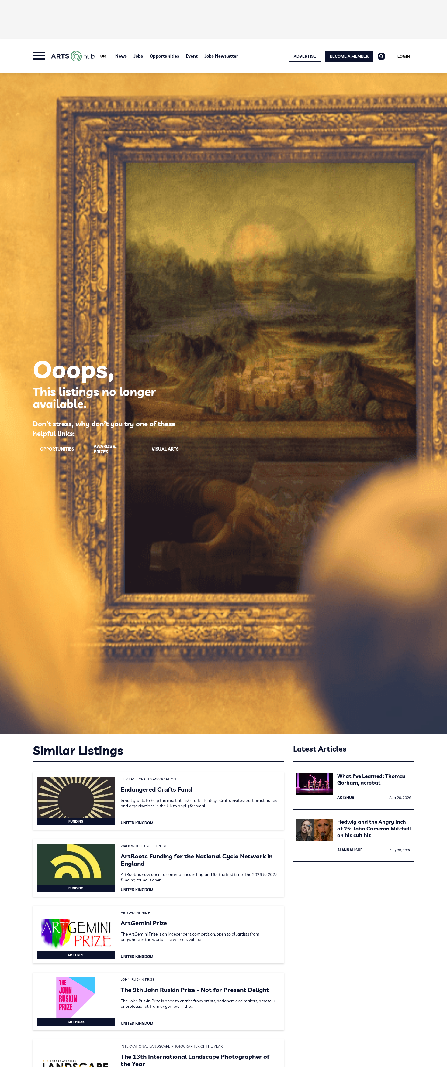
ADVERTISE (305, 56)
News (121, 56)
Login (403, 56)
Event (192, 56)
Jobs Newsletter (221, 56)
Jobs (138, 56)
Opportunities (164, 56)
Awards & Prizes (105, 449)
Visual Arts (165, 449)
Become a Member (349, 56)
